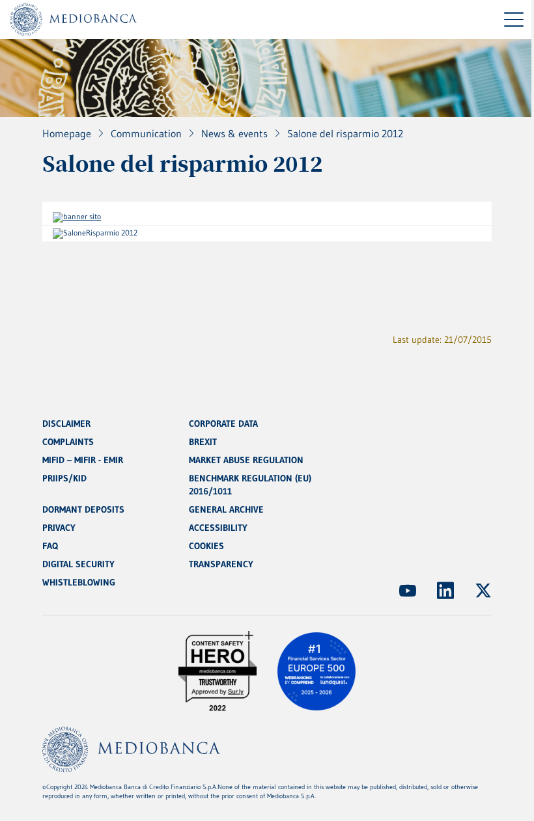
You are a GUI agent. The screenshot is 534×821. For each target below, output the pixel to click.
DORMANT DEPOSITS (83, 509)
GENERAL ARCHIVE (226, 509)
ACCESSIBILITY (218, 527)
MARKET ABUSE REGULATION (246, 460)
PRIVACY (59, 527)
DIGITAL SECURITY (78, 564)
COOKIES (206, 546)
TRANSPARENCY (221, 564)
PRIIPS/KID (64, 478)
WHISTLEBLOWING (78, 582)
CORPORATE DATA (223, 423)
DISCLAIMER (66, 423)
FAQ (50, 546)
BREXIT (203, 442)
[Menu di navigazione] (514, 19)
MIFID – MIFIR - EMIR (82, 460)
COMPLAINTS (68, 442)
